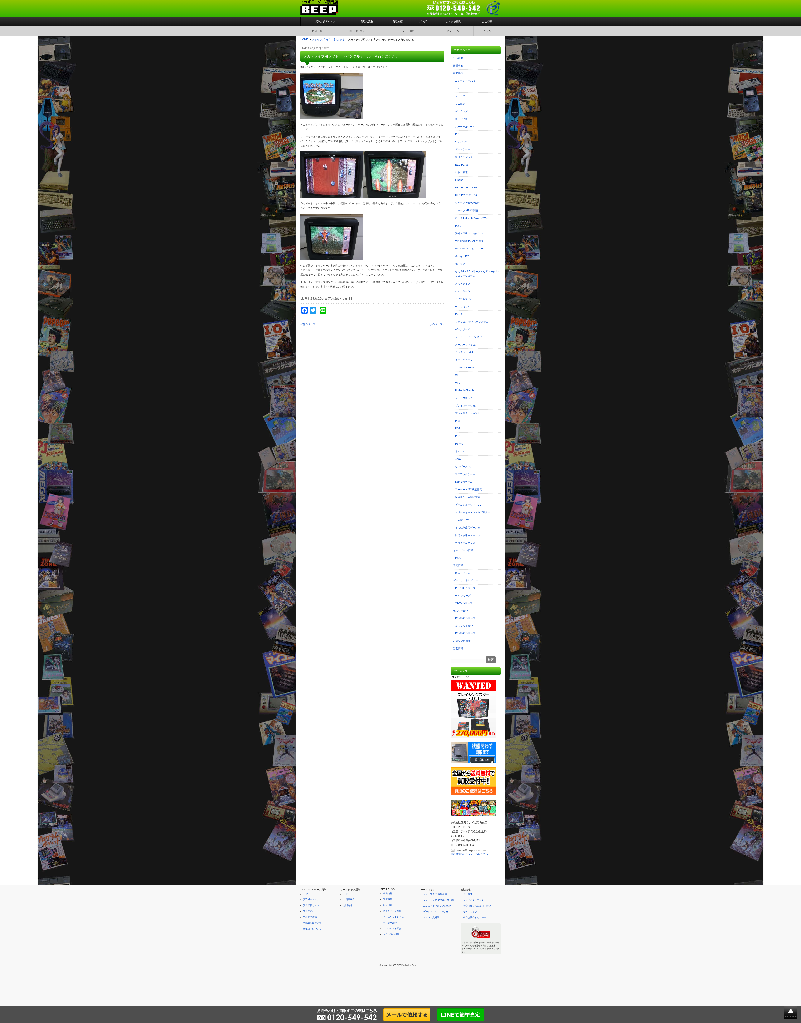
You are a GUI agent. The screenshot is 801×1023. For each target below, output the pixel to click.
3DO (457, 88)
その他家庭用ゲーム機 (467, 527)
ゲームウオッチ (464, 398)
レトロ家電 (461, 172)
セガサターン (462, 291)
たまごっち (461, 141)
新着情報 (458, 648)
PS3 (457, 420)
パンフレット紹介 (463, 625)
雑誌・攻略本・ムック (467, 535)
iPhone (459, 180)
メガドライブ (462, 283)
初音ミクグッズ (464, 157)
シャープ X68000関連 (467, 202)
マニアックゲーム (465, 474)
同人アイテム (462, 573)
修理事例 (458, 65)
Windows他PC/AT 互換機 (469, 240)
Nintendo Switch (464, 390)
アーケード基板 (406, 31)
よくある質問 (453, 21)
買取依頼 (398, 21)
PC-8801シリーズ (465, 588)
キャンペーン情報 (463, 550)
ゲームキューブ (464, 359)
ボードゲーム (462, 149)
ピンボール (453, 31)
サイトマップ (470, 911)
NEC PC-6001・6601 (467, 195)
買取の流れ (367, 21)
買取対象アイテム (325, 21)
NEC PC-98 (462, 164)
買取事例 (458, 73)
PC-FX (459, 314)
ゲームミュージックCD (468, 504)
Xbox (458, 459)
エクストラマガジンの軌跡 (437, 905)
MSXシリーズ (463, 595)
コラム (487, 31)
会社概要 (487, 21)
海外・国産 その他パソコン (470, 233)
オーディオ (461, 119)
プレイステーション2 (467, 413)
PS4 (457, 428)
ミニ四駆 (460, 103)
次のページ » (437, 324)
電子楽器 (460, 263)
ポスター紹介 (460, 610)
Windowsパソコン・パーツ (470, 248)
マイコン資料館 (431, 917)
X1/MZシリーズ (463, 603)
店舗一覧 (317, 31)
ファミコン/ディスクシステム (471, 321)
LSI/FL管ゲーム (463, 481)
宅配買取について (312, 923)
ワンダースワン (464, 466)
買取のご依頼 (310, 917)
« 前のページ (307, 324)
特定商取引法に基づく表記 (477, 905)
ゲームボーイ (462, 329)
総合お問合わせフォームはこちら (469, 854)
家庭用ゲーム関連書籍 (467, 497)
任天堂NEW (462, 519)
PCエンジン (462, 306)
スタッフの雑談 (462, 640)
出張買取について (312, 928)
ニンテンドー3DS (465, 80)
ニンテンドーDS (464, 367)
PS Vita (459, 443)
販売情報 (458, 565)
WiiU (458, 382)
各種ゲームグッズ (465, 542)
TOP (305, 894)
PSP (457, 436)
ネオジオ (460, 451)
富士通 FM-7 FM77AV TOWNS (472, 218)
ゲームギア (461, 96)
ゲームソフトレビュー (465, 580)
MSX (458, 225)
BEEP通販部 (356, 31)
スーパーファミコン (466, 344)
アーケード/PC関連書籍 (468, 489)
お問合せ (347, 905)
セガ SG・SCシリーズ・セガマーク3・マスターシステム (477, 274)
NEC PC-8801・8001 (467, 187)
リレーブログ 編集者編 (435, 894)
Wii (457, 375)
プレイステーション (466, 405)
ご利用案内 (349, 899)
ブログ (423, 21)
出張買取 (458, 57)
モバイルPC (462, 256)
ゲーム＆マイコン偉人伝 (435, 911)
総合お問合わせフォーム (476, 917)
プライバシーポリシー (474, 900)
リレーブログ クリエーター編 (438, 900)
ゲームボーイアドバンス (469, 337)
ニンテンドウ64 (464, 352)
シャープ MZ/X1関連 (466, 210)
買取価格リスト (311, 905)
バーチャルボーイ (465, 126)
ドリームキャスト (465, 298)
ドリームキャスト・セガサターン (474, 512)
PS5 (457, 134)
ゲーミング (461, 111)
